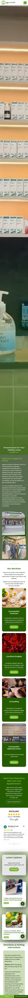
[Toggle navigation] (25, 2)
